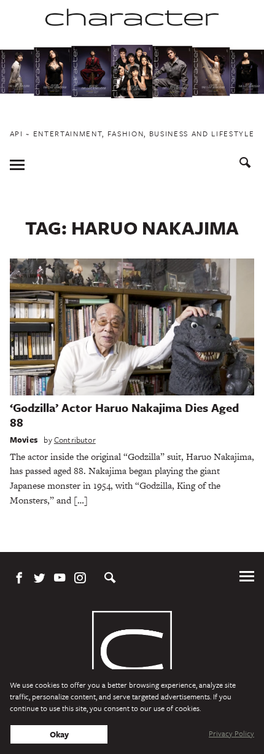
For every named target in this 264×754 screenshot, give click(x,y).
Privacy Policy (231, 733)
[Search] (245, 164)
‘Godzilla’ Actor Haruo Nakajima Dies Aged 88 (124, 414)
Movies (23, 439)
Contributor (75, 439)
